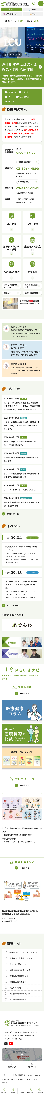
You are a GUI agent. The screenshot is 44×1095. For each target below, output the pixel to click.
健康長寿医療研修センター (21, 970)
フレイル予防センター (19, 964)
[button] (10, 54)
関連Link (10, 101)
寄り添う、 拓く (22, 21)
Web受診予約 (23, 181)
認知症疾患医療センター (20, 975)
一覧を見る (24, 693)
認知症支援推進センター (20, 981)
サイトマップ (8, 1075)
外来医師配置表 (24, 162)
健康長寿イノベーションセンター (24, 952)
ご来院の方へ (12, 92)
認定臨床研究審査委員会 (20, 993)
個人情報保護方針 (20, 1075)
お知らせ (25, 92)
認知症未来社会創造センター (22, 958)
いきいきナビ (23, 96)
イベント (10, 96)
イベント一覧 (13, 605)
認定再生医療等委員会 (19, 999)
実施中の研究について (19, 987)
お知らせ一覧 (13, 513)
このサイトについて (34, 1075)
